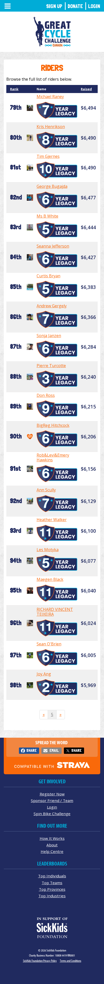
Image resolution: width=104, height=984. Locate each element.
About (52, 844)
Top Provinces (52, 889)
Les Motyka (48, 549)
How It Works (52, 838)
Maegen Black (50, 579)
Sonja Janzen (49, 335)
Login (94, 6)
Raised (86, 89)
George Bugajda (52, 186)
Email (54, 750)
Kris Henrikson (51, 126)
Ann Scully (46, 490)
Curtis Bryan (48, 276)
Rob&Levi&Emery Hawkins (53, 457)
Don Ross (46, 395)
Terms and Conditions (70, 961)
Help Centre (52, 851)
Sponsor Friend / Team (52, 800)
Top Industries (52, 895)
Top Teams (52, 882)
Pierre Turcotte (51, 365)
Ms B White (47, 216)
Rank (14, 89)
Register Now (52, 793)
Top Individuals (52, 875)
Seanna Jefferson (53, 246)
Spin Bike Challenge (52, 813)
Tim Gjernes (48, 156)
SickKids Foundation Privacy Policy (40, 961)
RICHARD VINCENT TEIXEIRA (55, 612)
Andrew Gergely (52, 306)
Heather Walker (52, 519)
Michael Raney (50, 96)
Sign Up (54, 6)
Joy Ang (44, 674)
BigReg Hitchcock (53, 425)
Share (31, 750)
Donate (75, 6)
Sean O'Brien (49, 644)
